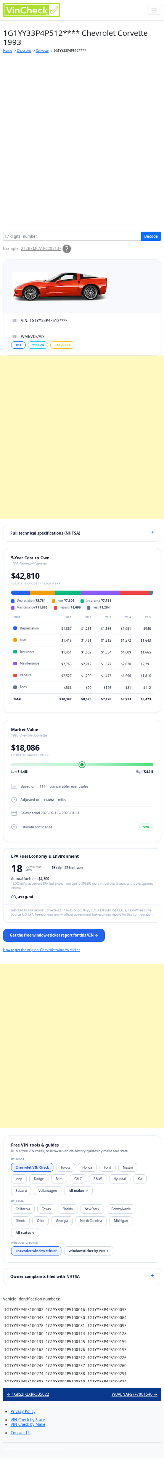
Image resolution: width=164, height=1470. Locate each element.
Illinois (20, 1221)
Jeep (19, 1179)
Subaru (21, 1190)
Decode (151, 236)
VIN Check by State (28, 1419)
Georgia (62, 1221)
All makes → (78, 1190)
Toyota (66, 1167)
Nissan (128, 1167)
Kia (140, 1179)
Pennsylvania (121, 1209)
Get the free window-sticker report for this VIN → (54, 935)
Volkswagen (48, 1190)
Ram (59, 1179)
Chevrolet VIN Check (32, 1167)
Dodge (39, 1179)
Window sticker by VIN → (89, 1251)
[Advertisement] (82, 139)
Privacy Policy (23, 1411)
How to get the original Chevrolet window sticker (41, 949)
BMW (97, 1179)
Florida (68, 1209)
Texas (46, 1209)
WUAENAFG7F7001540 (135, 1394)
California (23, 1209)
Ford (107, 1167)
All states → (25, 1232)
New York (92, 1209)
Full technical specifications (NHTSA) (45, 533)
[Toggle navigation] (154, 10)
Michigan (121, 1221)
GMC (78, 1179)
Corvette (42, 50)
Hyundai (120, 1179)
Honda (87, 1167)
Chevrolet (24, 50)
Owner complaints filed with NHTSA (45, 1276)
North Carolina (91, 1221)
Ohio (40, 1221)
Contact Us (21, 1432)
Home (7, 50)
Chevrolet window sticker (36, 1251)
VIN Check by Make (28, 1424)
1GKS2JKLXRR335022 (28, 1394)
